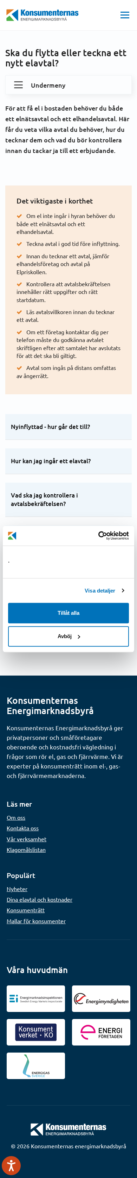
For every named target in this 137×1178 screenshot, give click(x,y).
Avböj (65, 636)
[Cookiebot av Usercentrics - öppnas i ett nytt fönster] (98, 535)
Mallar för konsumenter (36, 920)
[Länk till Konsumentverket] (36, 1032)
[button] (124, 15)
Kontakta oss (23, 827)
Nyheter (17, 888)
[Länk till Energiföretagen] (101, 1032)
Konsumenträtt (26, 909)
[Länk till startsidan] (68, 1128)
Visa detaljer (100, 591)
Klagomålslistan (26, 849)
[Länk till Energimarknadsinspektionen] (36, 998)
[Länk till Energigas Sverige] (36, 1066)
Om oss (16, 817)
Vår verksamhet (26, 838)
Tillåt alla (68, 613)
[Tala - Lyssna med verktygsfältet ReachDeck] (11, 1165)
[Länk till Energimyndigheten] (101, 998)
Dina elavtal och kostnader (39, 899)
